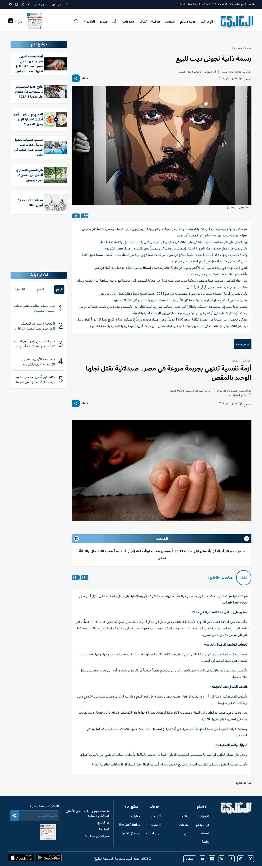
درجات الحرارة (186, 4)
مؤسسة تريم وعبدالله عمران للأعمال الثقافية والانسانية (88, 813)
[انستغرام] (16, 4)
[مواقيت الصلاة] (10, 21)
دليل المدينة (153, 833)
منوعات (128, 21)
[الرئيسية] (236, 813)
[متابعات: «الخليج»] (243, 577)
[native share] (76, 78)
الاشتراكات (154, 825)
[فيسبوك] (28, 4)
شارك (85, 78)
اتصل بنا (104, 829)
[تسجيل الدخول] (67, 4)
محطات (236, 48)
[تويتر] (22, 4)
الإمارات (207, 21)
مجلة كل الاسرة (131, 833)
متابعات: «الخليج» (220, 577)
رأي (115, 21)
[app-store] (21, 859)
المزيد (91, 21)
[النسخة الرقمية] (35, 22)
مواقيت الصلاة (201, 4)
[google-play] (49, 859)
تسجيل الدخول (58, 4)
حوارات (135, 816)
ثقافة (143, 21)
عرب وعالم (188, 21)
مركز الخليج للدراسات (97, 836)
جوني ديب (242, 344)
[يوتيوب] (10, 4)
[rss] (221, 859)
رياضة (155, 21)
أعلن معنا (155, 816)
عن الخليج (103, 822)
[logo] (237, 21)
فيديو (104, 21)
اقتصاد (170, 21)
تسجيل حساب (41, 4)
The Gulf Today (129, 825)
